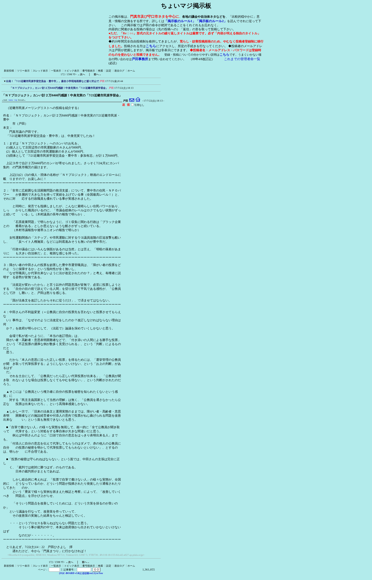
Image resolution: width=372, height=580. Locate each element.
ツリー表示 (23, 70)
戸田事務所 (140, 59)
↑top (15, 100)
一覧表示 (56, 70)
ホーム (131, 70)
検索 (100, 70)
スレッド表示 (40, 70)
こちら (151, 46)
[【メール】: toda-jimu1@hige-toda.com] (132, 100)
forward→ (22, 100)
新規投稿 (9, 70)
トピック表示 (71, 70)
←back (4, 100)
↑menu (10, 100)
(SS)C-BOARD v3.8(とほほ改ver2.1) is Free (81, 573)
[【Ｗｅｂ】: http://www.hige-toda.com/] (138, 100)
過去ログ (119, 70)
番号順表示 (88, 70)
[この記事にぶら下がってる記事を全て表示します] (8, 87)
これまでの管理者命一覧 (242, 59)
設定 (108, 70)
